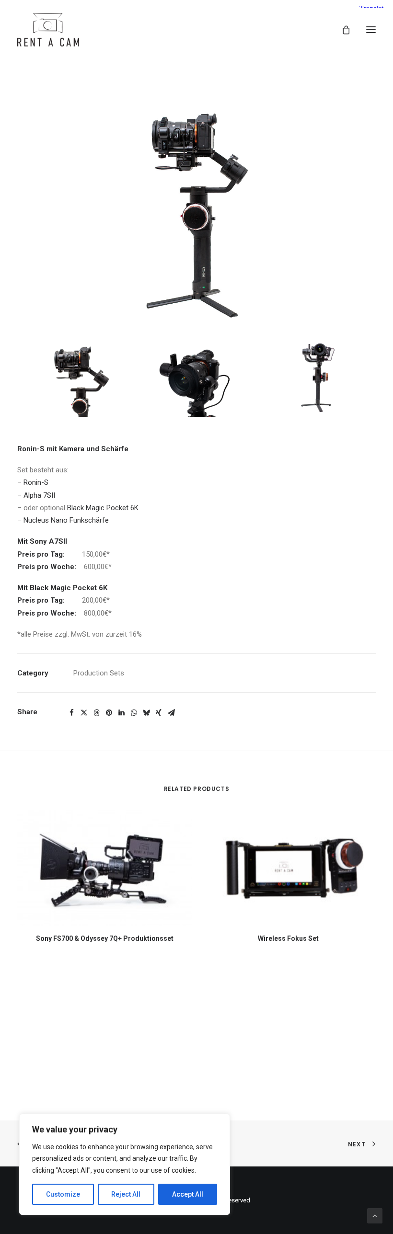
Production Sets (98, 673)
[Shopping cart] (341, 29)
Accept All (187, 1194)
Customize (63, 1194)
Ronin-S (35, 482)
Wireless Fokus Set (288, 938)
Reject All (125, 1194)
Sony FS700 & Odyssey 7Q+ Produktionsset (104, 938)
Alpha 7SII (39, 495)
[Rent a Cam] (48, 29)
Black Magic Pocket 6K (103, 507)
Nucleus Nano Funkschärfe (66, 520)
